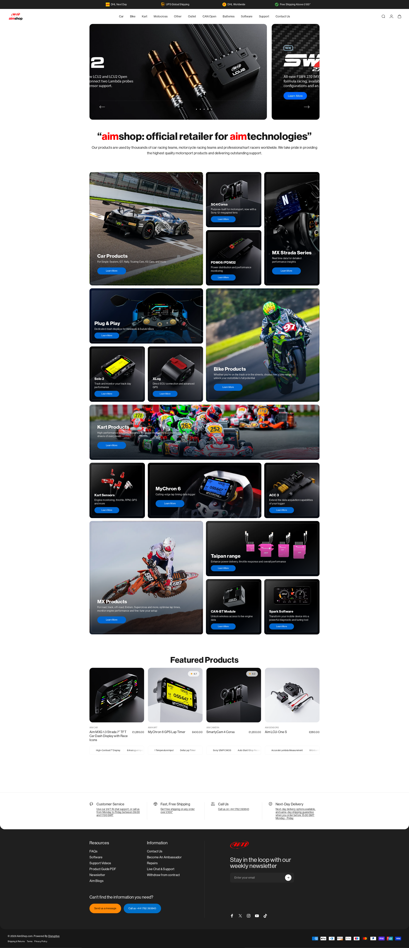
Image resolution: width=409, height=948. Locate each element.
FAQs (93, 851)
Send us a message (105, 908)
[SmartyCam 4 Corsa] (233, 695)
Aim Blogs (96, 881)
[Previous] (102, 107)
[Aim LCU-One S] (292, 695)
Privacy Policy (40, 941)
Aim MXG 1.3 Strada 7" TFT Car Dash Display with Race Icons (108, 736)
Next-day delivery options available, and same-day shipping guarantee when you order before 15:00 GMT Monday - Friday (296, 814)
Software (96, 857)
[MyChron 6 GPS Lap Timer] (175, 695)
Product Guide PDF (102, 869)
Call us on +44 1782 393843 (233, 809)
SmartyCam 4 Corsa (220, 732)
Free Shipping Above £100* (295, 4)
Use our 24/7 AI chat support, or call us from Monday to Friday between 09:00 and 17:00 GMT (118, 812)
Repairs (152, 863)
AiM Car (93, 727)
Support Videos (100, 863)
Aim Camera (212, 727)
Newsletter (97, 875)
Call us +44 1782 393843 (142, 908)
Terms (30, 941)
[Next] (307, 107)
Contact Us (154, 851)
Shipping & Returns (16, 941)
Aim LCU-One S (276, 732)
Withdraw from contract (163, 875)
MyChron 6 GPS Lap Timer (166, 732)
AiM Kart (153, 727)
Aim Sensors (272, 727)
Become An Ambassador (164, 857)
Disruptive (54, 936)
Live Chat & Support (160, 869)
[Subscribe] (288, 877)
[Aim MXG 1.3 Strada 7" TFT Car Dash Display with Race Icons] (116, 695)
